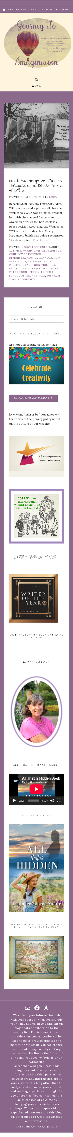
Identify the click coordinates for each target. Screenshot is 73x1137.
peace (36, 268)
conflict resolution (25, 254)
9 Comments (26, 279)
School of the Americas (27, 275)
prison (34, 272)
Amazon (47, 9)
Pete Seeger (18, 272)
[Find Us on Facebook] (37, 1007)
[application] (36, 789)
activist (15, 250)
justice (27, 265)
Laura (53, 197)
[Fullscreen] (59, 801)
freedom (34, 261)
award (27, 250)
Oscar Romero (19, 268)
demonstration (21, 257)
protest (47, 272)
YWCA (13, 279)
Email (34, 9)
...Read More (39, 240)
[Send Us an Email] (27, 1007)
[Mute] (52, 801)
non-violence (44, 265)
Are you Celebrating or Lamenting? (33, 344)
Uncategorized (36, 247)
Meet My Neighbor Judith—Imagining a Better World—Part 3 (36, 186)
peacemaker (51, 268)
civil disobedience (47, 250)
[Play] (14, 801)
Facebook (62, 9)
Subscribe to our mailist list (33, 398)
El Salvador (43, 257)
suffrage (54, 275)
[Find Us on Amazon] (46, 1007)
